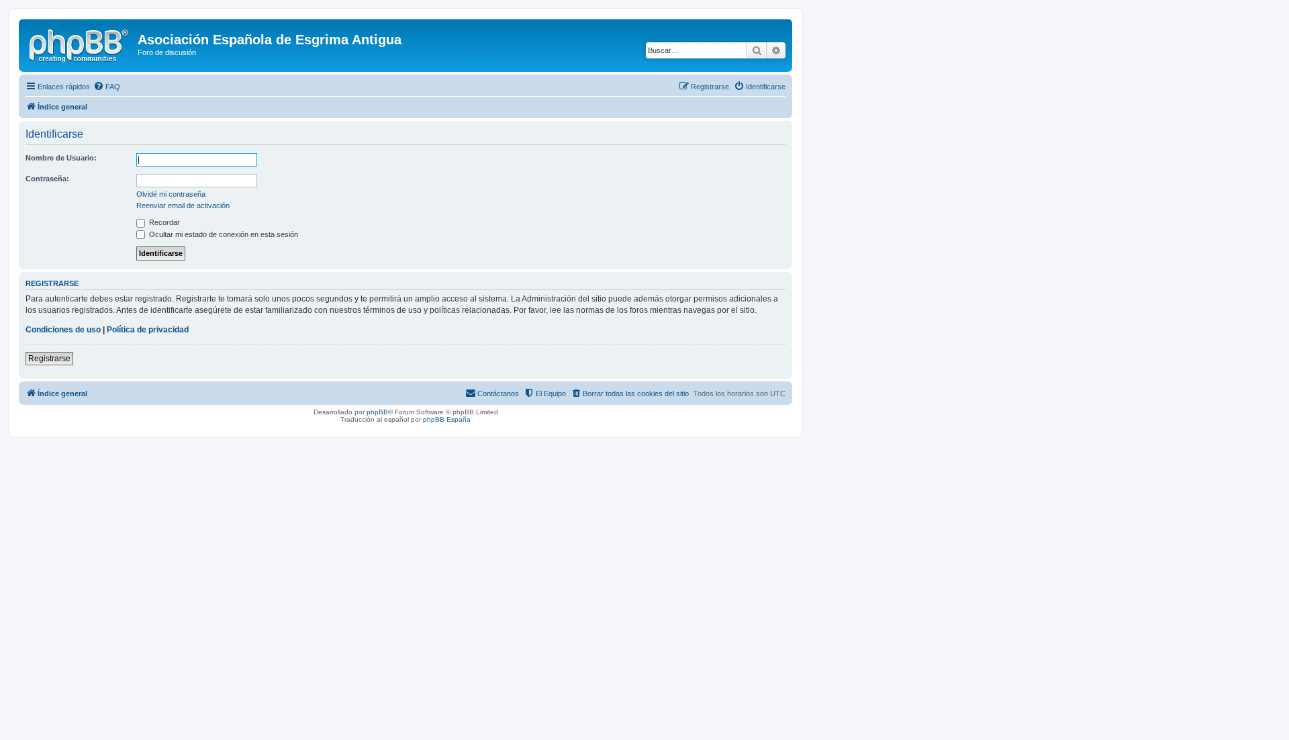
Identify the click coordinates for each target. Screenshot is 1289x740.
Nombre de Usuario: (61, 158)
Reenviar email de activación (183, 205)
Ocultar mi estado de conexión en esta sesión (222, 234)
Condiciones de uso (63, 329)
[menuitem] (106, 87)
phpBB (377, 412)
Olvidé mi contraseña (170, 194)
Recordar (163, 222)
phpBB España (447, 419)
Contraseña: (47, 179)
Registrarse (49, 358)
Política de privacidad (148, 329)
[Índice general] (80, 43)
